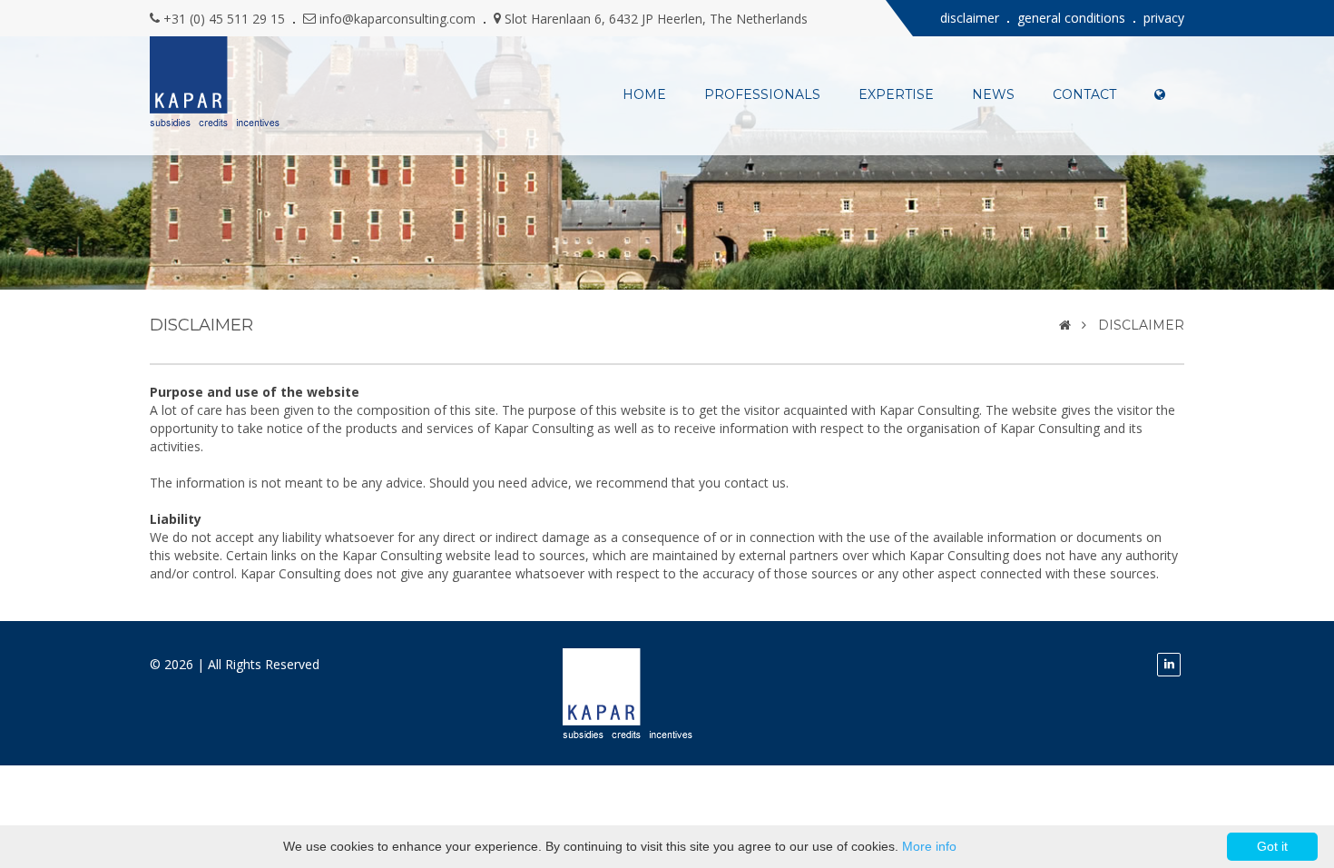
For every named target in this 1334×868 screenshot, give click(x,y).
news (993, 94)
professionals (762, 94)
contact (1084, 94)
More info (929, 846)
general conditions (1071, 17)
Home (644, 94)
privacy (1163, 17)
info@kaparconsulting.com (397, 18)
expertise (896, 94)
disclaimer (969, 17)
